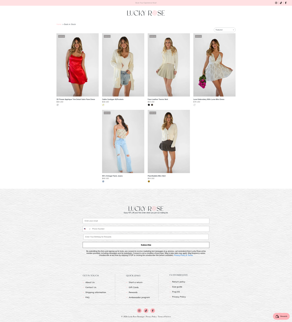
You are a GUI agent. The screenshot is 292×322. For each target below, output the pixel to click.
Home (58, 24)
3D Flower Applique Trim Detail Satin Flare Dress (75, 99)
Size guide (177, 286)
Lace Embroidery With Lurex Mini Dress (208, 99)
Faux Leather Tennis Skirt (158, 99)
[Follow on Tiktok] (281, 2)
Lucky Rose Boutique (136, 316)
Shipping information (95, 292)
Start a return (135, 282)
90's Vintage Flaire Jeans (112, 176)
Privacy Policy (179, 296)
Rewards (133, 292)
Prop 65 (176, 291)
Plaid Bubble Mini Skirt (157, 176)
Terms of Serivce (164, 316)
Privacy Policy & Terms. (183, 255)
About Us (90, 282)
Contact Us (90, 287)
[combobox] (87, 229)
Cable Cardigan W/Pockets (113, 99)
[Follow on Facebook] (286, 2)
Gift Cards (134, 287)
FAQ (87, 297)
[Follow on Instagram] (276, 2)
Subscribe (146, 245)
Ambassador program (139, 297)
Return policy (178, 281)
